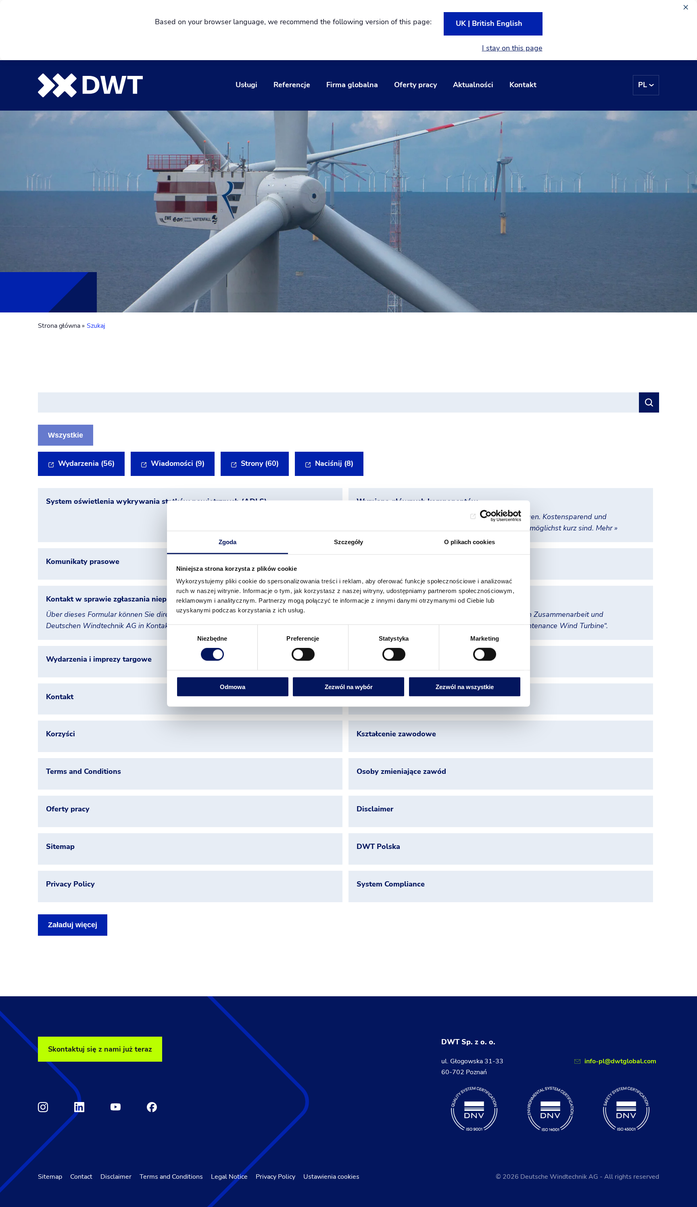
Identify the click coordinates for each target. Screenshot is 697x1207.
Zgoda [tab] (228, 542)
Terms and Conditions (171, 1176)
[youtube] (116, 1107)
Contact (81, 1176)
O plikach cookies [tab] (469, 542)
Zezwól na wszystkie (465, 686)
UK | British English (489, 23)
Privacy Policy (275, 1176)
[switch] (303, 654)
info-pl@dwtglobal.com (620, 1061)
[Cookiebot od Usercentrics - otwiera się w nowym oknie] (486, 515)
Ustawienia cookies (331, 1176)
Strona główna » (61, 325)
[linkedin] (79, 1107)
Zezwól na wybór (349, 686)
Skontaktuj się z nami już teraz (100, 1049)
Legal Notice (229, 1176)
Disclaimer (115, 1176)
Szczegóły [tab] (348, 542)
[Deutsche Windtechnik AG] (90, 85)
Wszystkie (65, 435)
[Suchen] (649, 402)
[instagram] (43, 1107)
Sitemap (50, 1176)
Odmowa (232, 686)
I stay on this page (512, 48)
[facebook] (152, 1107)
